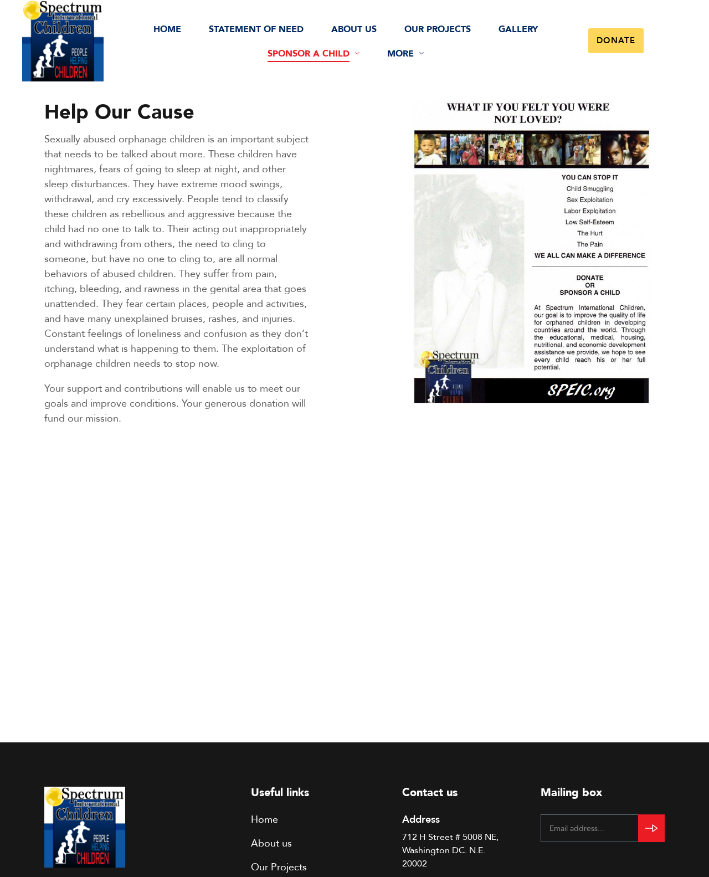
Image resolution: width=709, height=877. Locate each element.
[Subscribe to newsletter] (651, 828)
